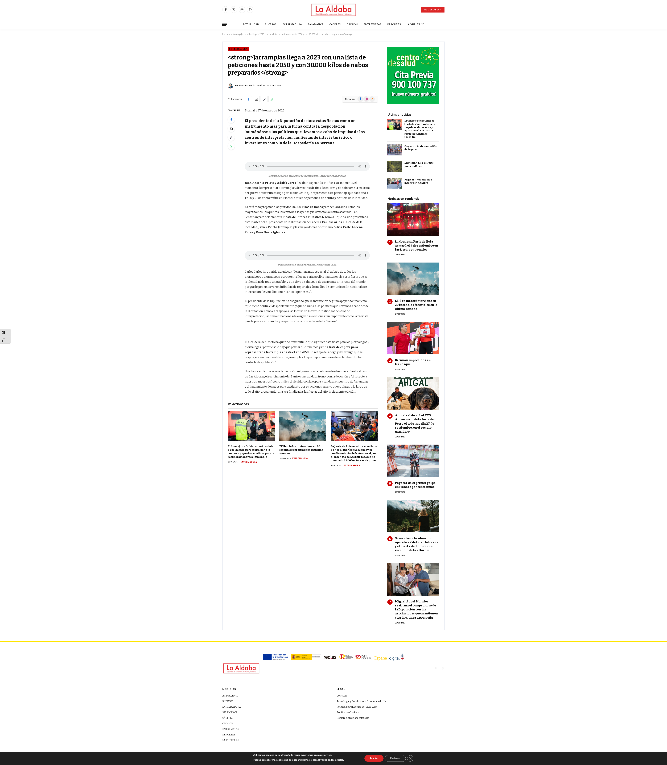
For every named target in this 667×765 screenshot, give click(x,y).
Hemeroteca (433, 9)
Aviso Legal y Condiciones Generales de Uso (362, 701)
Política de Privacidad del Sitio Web (357, 706)
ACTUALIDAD (251, 24)
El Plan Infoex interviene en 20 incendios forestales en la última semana (301, 450)
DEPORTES (394, 24)
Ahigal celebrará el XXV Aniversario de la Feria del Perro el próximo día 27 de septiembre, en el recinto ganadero (415, 423)
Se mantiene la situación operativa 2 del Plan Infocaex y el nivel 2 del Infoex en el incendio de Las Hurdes (416, 544)
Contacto (342, 695)
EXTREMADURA (292, 24)
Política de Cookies (348, 712)
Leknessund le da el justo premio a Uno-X (419, 164)
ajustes (339, 760)
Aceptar (374, 758)
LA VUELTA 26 (415, 24)
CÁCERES (335, 24)
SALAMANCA (315, 24)
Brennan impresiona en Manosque (413, 362)
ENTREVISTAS (372, 24)
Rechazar (395, 758)
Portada (226, 34)
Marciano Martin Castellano (252, 85)
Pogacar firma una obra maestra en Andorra (418, 181)
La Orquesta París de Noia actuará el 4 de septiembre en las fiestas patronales (416, 245)
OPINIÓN (352, 24)
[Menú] (224, 24)
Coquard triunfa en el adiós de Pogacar (420, 148)
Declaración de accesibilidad (353, 717)
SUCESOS (271, 24)
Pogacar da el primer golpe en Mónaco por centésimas (415, 485)
